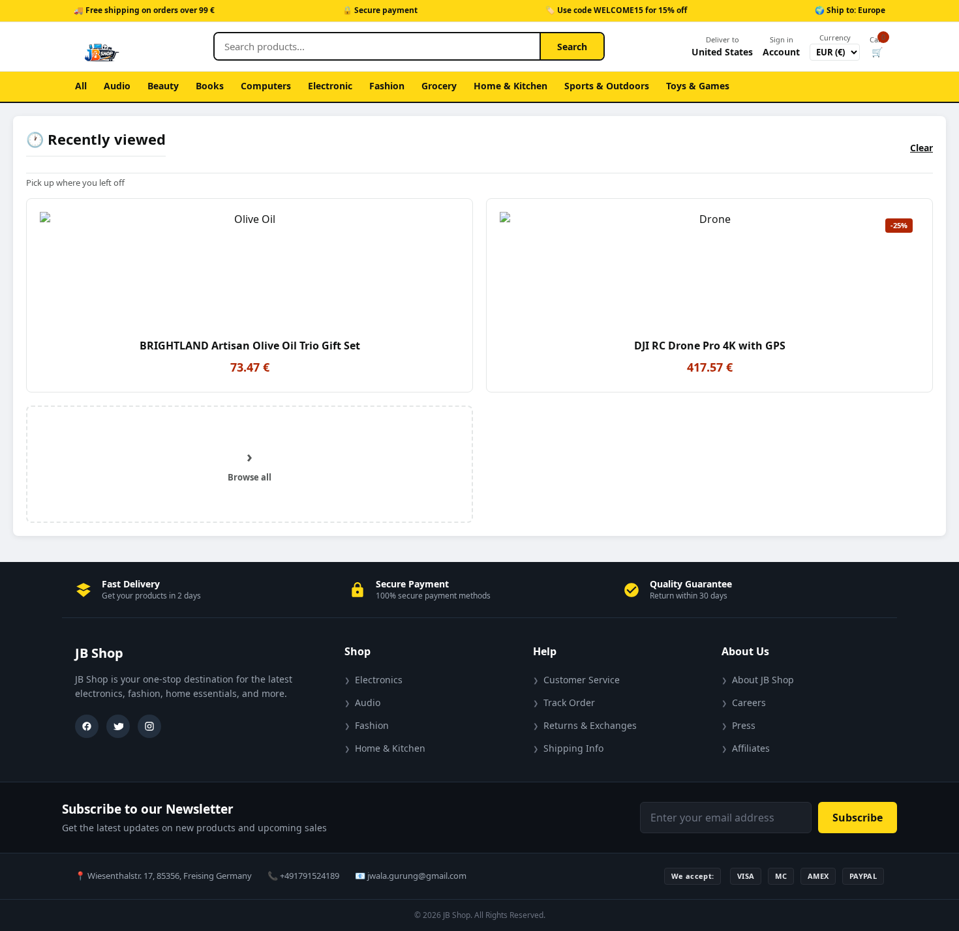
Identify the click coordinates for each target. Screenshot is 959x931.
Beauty (163, 86)
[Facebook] (87, 726)
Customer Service (581, 679)
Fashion (386, 86)
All (81, 86)
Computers (266, 86)
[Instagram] (149, 726)
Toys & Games (697, 86)
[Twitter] (118, 726)
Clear (921, 147)
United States (722, 46)
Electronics (379, 679)
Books (210, 86)
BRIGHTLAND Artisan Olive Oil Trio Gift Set (250, 346)
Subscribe (857, 817)
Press (743, 725)
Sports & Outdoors (606, 86)
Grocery (439, 86)
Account (781, 46)
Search (572, 46)
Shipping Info (573, 748)
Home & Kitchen (510, 86)
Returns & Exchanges (590, 725)
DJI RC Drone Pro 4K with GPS (709, 346)
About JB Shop (763, 679)
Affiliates (751, 748)
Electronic (330, 86)
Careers (749, 702)
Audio (117, 86)
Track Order (569, 702)
